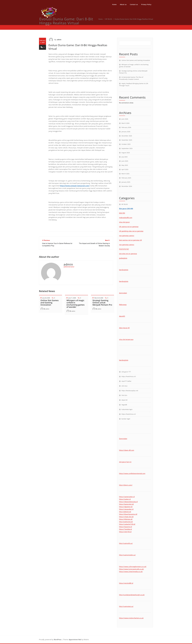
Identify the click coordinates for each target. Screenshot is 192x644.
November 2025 (127, 140)
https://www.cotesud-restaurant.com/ (75, 186)
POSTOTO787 (124, 249)
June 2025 (125, 161)
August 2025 (126, 153)
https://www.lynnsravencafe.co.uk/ (131, 569)
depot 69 (124, 400)
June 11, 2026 (72, 298)
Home (114, 4)
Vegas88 (124, 405)
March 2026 (125, 123)
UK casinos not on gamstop (128, 227)
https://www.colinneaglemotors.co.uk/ (132, 567)
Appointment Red (74, 639)
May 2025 (125, 165)
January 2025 (126, 182)
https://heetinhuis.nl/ (129, 376)
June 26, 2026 (46, 298)
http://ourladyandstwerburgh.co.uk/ (132, 595)
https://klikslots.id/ (125, 519)
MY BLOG (125, 204)
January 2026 (126, 132)
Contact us (134, 4)
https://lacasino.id (125, 527)
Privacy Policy (146, 4)
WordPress (58, 639)
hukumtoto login (127, 409)
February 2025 (126, 178)
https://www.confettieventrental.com (132, 473)
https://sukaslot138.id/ (127, 524)
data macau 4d (124, 328)
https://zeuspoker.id (126, 509)
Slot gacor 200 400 (126, 209)
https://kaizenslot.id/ (126, 504)
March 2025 (125, 174)
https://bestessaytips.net (130, 391)
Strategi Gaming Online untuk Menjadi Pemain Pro (102, 302)
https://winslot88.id (126, 583)
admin (59, 40)
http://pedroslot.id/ (126, 522)
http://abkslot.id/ (125, 512)
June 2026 (125, 119)
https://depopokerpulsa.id (128, 502)
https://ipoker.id (125, 499)
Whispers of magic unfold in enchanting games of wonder (75, 303)
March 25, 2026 (98, 298)
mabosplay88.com (125, 218)
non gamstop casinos (126, 236)
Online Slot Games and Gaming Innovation (49, 302)
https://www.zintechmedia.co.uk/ (131, 572)
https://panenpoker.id (127, 497)
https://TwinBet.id (125, 529)
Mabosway (123, 305)
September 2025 (127, 148)
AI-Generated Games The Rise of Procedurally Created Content (131, 78)
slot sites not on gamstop (128, 254)
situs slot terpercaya (126, 339)
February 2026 (126, 127)
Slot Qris (124, 395)
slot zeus (124, 386)
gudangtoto (123, 258)
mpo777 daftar (126, 381)
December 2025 (127, 136)
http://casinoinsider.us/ (127, 555)
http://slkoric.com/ (125, 485)
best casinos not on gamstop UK (130, 240)
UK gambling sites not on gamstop (131, 231)
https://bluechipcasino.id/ (128, 514)
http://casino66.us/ (126, 543)
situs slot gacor (124, 222)
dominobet (123, 293)
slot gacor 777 (126, 372)
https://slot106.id (125, 532)
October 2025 (126, 144)
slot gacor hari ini (125, 462)
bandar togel (126, 419)
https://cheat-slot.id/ (126, 517)
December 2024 (127, 186)
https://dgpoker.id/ (126, 507)
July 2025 (125, 157)
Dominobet (123, 439)
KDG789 (122, 213)
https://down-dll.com (126, 450)
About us (123, 4)
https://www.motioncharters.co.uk (131, 618)
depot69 (122, 316)
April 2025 (125, 169)
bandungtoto (123, 270)
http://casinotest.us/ (126, 606)
